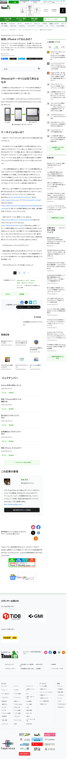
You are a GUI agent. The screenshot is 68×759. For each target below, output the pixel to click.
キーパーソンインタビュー (47, 692)
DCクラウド (58, 1)
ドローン (49, 2)
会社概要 (38, 668)
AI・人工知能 (4, 25)
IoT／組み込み (5, 693)
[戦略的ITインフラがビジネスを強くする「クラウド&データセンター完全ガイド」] (24, 735)
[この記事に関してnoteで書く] (34, 302)
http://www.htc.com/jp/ (32, 200)
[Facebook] (38, 527)
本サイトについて (10, 664)
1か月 (62, 47)
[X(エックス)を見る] (54, 652)
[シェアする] (22, 302)
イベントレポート (31, 25)
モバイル (4, 707)
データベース (17, 697)
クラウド (44, 23)
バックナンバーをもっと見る (23, 462)
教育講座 (53, 2)
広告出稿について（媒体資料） (26, 665)
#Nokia (32, 280)
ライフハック (5, 724)
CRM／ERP (17, 707)
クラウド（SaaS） (18, 704)
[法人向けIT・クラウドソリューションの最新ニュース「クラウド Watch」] (37, 740)
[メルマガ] (33, 527)
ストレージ (37, 23)
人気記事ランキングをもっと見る (57, 148)
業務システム (44, 689)
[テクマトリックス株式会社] (10, 637)
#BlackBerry (21, 280)
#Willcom (24, 283)
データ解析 (29, 704)
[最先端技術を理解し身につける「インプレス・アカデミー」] (50, 749)
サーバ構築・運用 (45, 701)
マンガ (52, 25)
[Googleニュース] (38, 533)
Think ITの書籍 (60, 25)
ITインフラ (12, 23)
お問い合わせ (39, 664)
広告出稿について (54, 10)
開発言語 (4, 701)
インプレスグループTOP (57, 668)
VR (47, 25)
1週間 (56, 47)
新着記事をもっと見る (58, 218)
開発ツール (17, 701)
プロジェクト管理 (6, 713)
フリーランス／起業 (31, 720)
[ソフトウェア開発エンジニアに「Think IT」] (37, 735)
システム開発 (17, 693)
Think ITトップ (4, 29)
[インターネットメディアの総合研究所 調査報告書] (24, 740)
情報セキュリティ (44, 698)
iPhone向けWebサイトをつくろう (30, 29)
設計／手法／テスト (30, 697)
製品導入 (35, 2)
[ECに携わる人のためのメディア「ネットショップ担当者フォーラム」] (37, 744)
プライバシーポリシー (11, 668)
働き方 (28, 716)
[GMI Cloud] (35, 616)
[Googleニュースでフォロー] (59, 652)
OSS (28, 707)
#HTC (27, 280)
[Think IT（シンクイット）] (9, 657)
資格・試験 (4, 720)
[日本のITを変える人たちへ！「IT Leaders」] (50, 740)
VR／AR (4, 710)
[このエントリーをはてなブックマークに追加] (30, 302)
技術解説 (60, 689)
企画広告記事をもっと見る (57, 357)
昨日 (50, 47)
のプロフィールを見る (22, 510)
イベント (60, 698)
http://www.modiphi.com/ (13, 504)
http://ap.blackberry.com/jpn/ (19, 197)
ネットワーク (28, 23)
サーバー (20, 23)
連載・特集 (3, 23)
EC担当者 (50, 1)
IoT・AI (53, 1)
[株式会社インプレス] (8, 745)
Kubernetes (13, 25)
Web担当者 (45, 1)
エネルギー (45, 2)
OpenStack (22, 25)
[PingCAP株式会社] (11, 616)
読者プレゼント (37, 10)
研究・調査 (63, 1)
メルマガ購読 (23, 10)
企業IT (24, 2)
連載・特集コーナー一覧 (15, 29)
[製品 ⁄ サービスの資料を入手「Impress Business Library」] (50, 744)
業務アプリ (4, 704)
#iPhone (31, 283)
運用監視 (4, 716)
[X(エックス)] (33, 533)
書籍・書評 (60, 692)
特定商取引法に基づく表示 (27, 668)
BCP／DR (29, 713)
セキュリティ (17, 716)
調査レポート (44, 695)
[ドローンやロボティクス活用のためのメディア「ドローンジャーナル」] (37, 749)
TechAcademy (61, 704)
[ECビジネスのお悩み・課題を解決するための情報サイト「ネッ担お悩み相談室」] (24, 754)
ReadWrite (61, 707)
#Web (18, 283)
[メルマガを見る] (45, 652)
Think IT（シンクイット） (8, 7)
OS (27, 693)
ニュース (60, 686)
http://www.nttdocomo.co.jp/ (12, 225)
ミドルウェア (5, 697)
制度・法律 (29, 724)
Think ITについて (46, 10)
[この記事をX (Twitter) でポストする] (26, 302)
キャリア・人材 (17, 720)
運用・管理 (29, 710)
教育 (15, 724)
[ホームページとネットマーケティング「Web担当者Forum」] (50, 735)
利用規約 (53, 664)
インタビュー (41, 25)
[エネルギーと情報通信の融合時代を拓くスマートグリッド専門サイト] (24, 744)
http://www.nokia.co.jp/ (10, 200)
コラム (59, 701)
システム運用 (17, 713)
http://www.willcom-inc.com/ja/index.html (17, 220)
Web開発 (29, 701)
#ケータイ (19, 285)
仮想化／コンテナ (54, 23)
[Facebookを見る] (50, 652)
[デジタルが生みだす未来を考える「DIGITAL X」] (24, 749)
